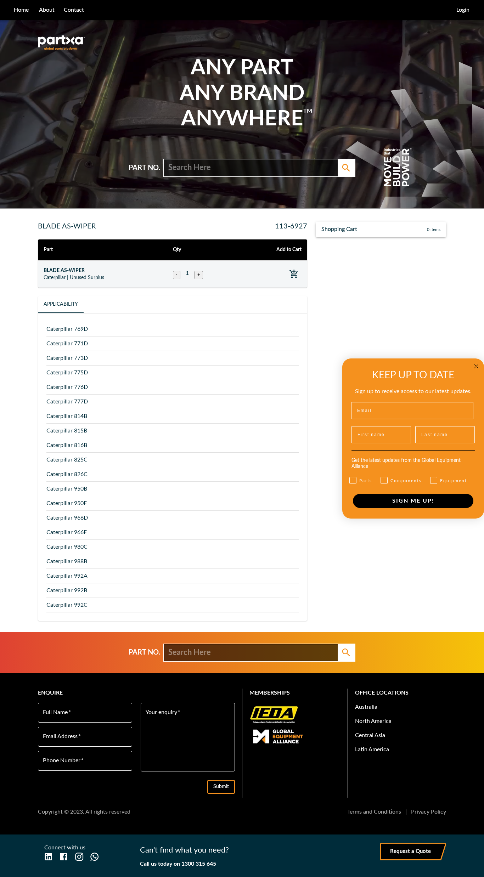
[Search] (346, 167)
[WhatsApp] (94, 856)
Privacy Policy (428, 812)
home (21, 10)
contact (74, 10)
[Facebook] (63, 856)
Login (462, 10)
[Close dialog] (476, 366)
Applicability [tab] (61, 304)
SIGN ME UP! (413, 501)
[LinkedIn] (48, 856)
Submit (221, 786)
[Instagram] (79, 856)
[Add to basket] (294, 274)
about (47, 10)
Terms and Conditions (374, 812)
